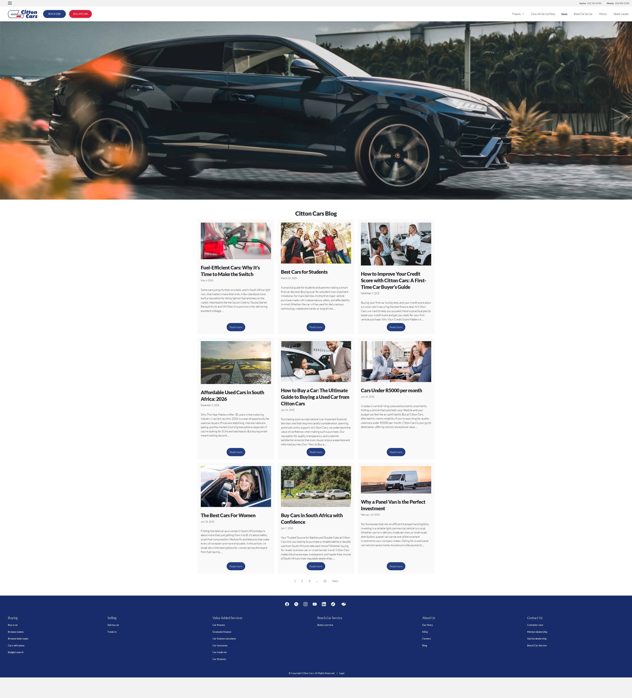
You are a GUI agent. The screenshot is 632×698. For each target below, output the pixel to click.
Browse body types (18, 638)
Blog (424, 645)
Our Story (427, 624)
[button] (10, 3)
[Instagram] (305, 604)
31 (325, 581)
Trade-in (112, 631)
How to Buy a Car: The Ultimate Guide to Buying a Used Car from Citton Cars (315, 396)
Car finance (218, 624)
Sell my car (113, 624)
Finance (516, 13)
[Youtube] (315, 604)
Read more (235, 327)
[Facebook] (287, 604)
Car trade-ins (219, 652)
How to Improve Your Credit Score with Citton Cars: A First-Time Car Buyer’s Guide (393, 280)
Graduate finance (221, 631)
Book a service (325, 624)
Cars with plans (16, 645)
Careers (426, 638)
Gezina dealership (537, 638)
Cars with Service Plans (543, 13)
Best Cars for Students (304, 272)
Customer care (535, 624)
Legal (341, 673)
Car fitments (219, 659)
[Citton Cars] (23, 14)
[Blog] (343, 604)
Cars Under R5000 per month (391, 390)
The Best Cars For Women (228, 515)
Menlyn (603, 13)
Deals (564, 13)
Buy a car (13, 624)
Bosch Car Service (583, 13)
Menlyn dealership (537, 631)
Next (335, 581)
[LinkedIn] (324, 604)
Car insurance (219, 645)
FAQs (425, 631)
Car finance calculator (224, 638)
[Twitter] (296, 604)
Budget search (16, 652)
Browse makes (16, 631)
